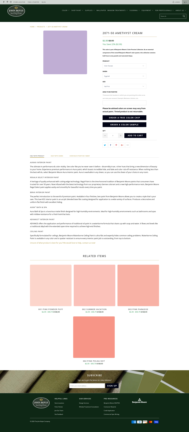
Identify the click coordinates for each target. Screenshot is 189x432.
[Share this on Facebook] (110, 145)
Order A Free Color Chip (124, 117)
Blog (44, 2)
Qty (104, 131)
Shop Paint (76, 10)
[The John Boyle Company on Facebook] (4, 2)
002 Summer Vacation (94, 285)
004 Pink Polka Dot (94, 337)
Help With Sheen (57, 156)
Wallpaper (101, 10)
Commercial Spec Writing (111, 414)
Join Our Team (59, 410)
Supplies (89, 10)
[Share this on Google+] (122, 145)
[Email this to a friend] (127, 145)
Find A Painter (33, 2)
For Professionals (163, 10)
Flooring (134, 10)
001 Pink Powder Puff (51, 285)
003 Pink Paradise (138, 285)
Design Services (84, 403)
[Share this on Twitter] (105, 145)
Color (64, 10)
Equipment (147, 10)
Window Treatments (117, 10)
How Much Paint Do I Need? (80, 156)
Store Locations (59, 403)
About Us (180, 10)
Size (104, 82)
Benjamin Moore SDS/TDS (112, 403)
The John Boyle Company (42, 421)
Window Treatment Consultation (89, 407)
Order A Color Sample (124, 124)
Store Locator (19, 2)
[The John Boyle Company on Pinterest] (7, 2)
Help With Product (37, 156)
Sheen (105, 71)
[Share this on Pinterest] (116, 145)
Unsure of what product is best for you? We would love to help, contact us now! (62, 243)
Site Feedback (59, 414)
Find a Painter (59, 407)
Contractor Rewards (110, 407)
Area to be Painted (124, 95)
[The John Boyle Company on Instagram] (11, 2)
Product (106, 61)
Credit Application (109, 410)
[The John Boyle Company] (16, 11)
